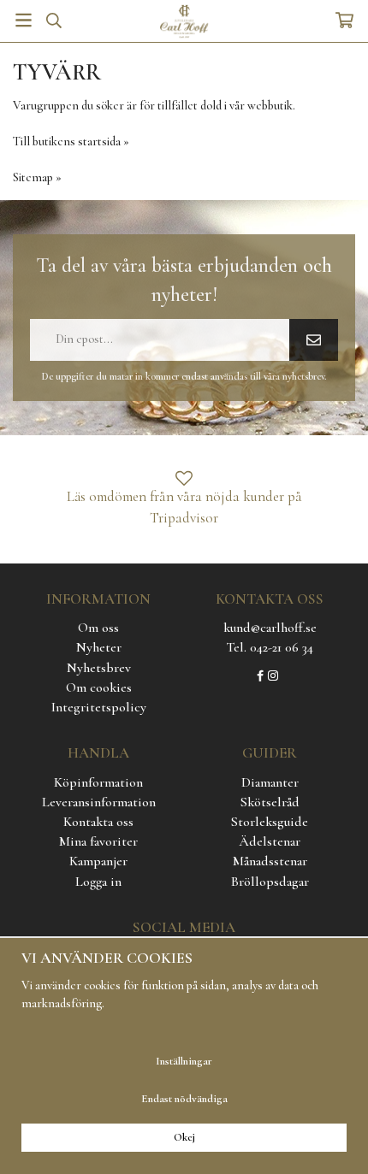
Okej (184, 1137)
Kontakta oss (98, 821)
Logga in (98, 881)
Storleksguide (269, 821)
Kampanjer (98, 861)
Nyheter (99, 647)
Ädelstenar (269, 841)
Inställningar (184, 1061)
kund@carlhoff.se (270, 627)
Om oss (98, 627)
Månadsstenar (270, 861)
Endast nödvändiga (184, 1099)
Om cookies (99, 687)
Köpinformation (98, 782)
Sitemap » (37, 177)
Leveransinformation (99, 802)
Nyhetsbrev (99, 667)
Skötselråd (270, 802)
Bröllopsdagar (270, 881)
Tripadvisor (184, 518)
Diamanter (270, 782)
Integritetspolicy (98, 707)
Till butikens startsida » (71, 141)
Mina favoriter (98, 841)
